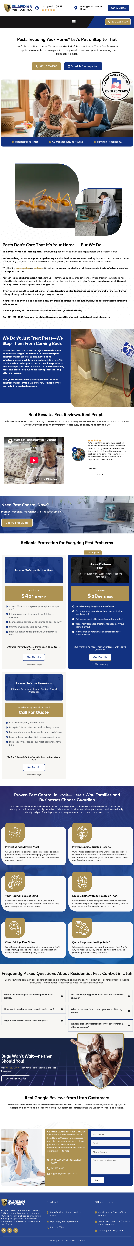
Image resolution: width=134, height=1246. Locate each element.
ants (18, 268)
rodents (38, 268)
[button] (74, 22)
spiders (26, 268)
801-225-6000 (12, 1067)
